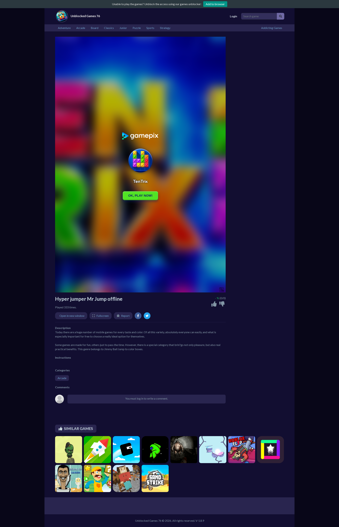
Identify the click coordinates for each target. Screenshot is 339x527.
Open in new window (72, 315)
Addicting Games (271, 27)
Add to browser (215, 4)
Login (233, 16)
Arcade (62, 378)
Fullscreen (102, 315)
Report (125, 315)
